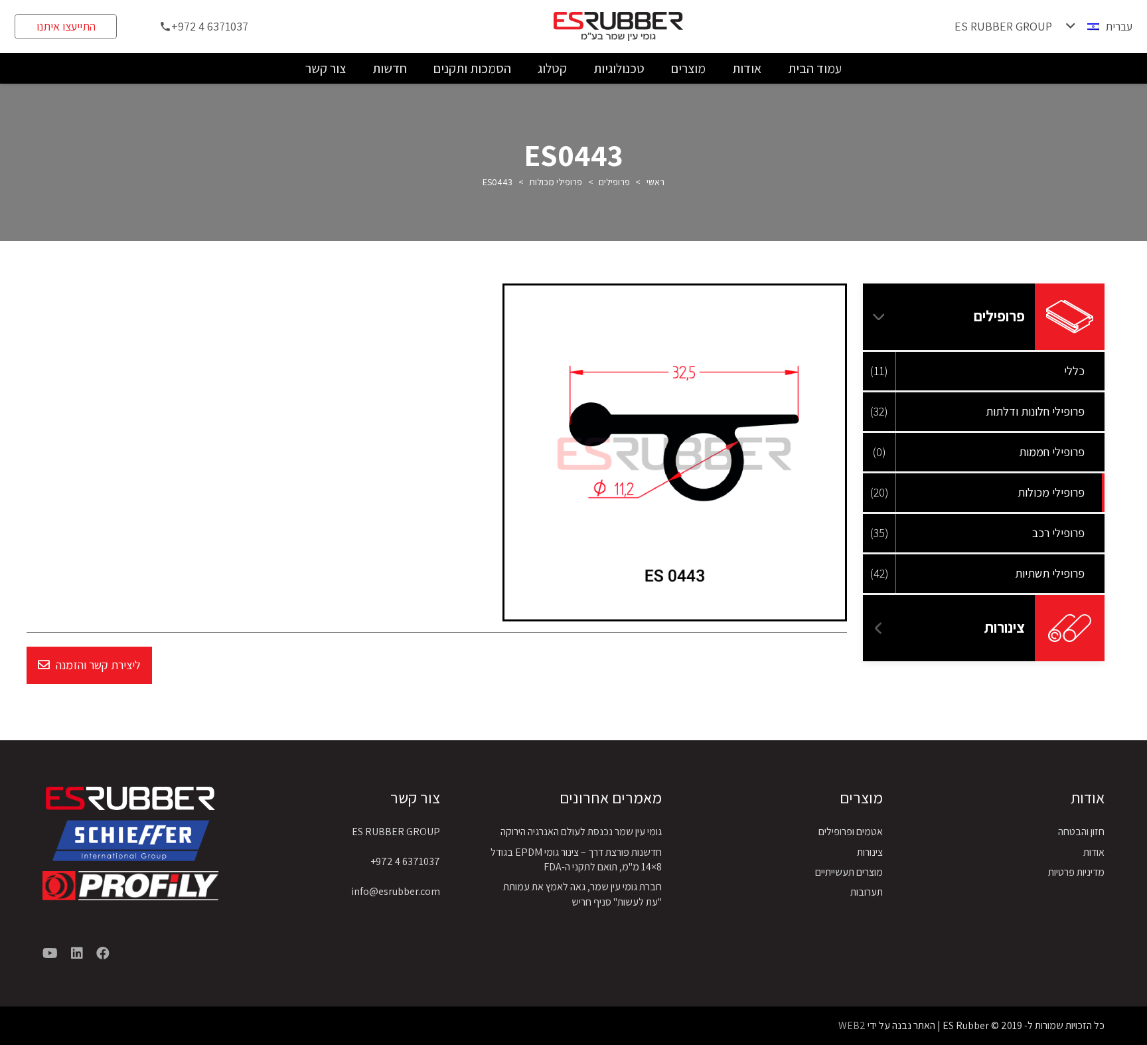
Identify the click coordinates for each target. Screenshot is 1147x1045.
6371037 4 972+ (405, 861)
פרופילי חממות (1052, 451)
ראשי (655, 182)
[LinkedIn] (77, 953)
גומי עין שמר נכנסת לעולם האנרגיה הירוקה (581, 832)
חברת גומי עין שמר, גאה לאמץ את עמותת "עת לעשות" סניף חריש (582, 894)
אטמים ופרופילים (850, 832)
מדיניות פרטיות (1076, 872)
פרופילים (614, 182)
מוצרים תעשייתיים (849, 872)
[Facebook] (103, 953)
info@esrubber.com (395, 891)
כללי (1074, 370)
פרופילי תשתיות (1050, 573)
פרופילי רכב (1058, 532)
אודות (1094, 852)
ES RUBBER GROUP (396, 832)
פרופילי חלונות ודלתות (1035, 411)
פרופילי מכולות (555, 182)
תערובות (866, 892)
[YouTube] (50, 953)
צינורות (1004, 627)
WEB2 (852, 1025)
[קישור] (130, 840)
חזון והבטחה (1081, 832)
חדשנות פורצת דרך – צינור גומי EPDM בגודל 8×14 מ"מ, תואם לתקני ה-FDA (576, 859)
